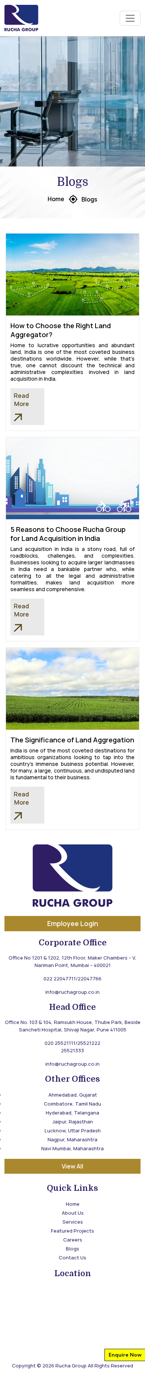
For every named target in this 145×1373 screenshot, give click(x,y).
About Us (73, 1212)
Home (56, 199)
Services (72, 1221)
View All (72, 1166)
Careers (72, 1239)
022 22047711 (60, 978)
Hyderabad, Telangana (72, 1112)
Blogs (89, 199)
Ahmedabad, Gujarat (72, 1094)
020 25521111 (60, 1043)
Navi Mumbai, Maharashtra (72, 1148)
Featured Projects (72, 1230)
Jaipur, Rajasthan (72, 1121)
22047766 (90, 978)
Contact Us (72, 1257)
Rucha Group (71, 1365)
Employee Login (72, 923)
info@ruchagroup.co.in (72, 992)
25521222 (88, 1043)
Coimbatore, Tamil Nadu (72, 1103)
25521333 (72, 1050)
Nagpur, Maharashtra (72, 1139)
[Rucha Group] (21, 18)
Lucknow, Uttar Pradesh (73, 1130)
